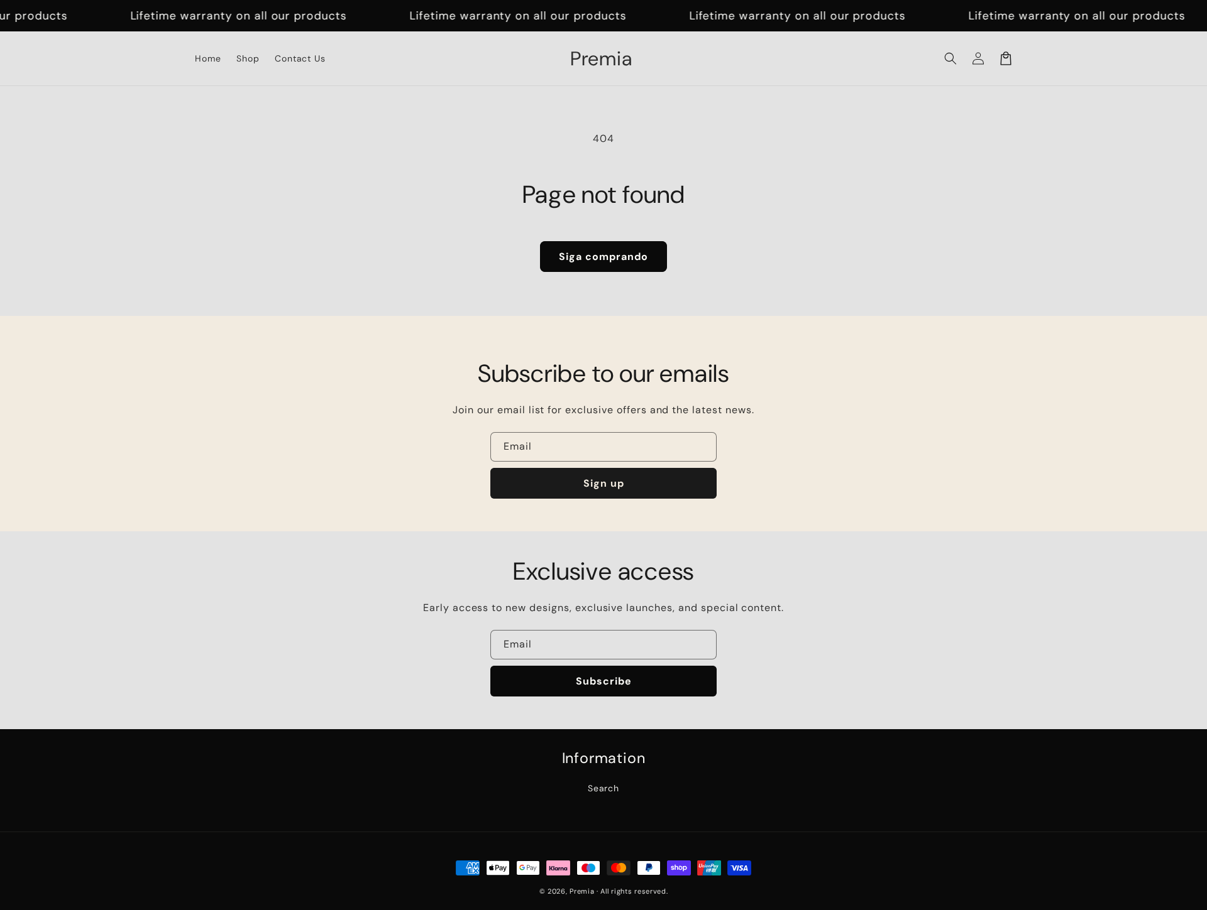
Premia (582, 891)
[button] (950, 58)
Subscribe (604, 681)
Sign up (603, 483)
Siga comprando (603, 256)
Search (604, 788)
